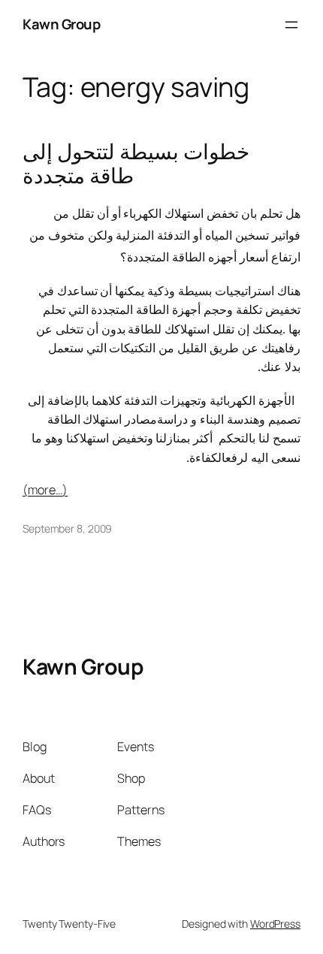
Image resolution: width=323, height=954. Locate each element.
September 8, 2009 (67, 528)
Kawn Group (61, 24)
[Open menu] (291, 25)
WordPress (275, 923)
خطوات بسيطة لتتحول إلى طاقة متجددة (136, 164)
